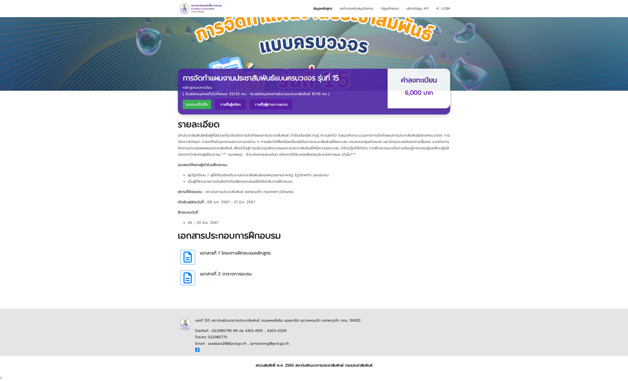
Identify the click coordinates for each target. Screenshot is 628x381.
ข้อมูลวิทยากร (390, 8)
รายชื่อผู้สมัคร (230, 104)
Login (445, 8)
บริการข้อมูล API (417, 8)
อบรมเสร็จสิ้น (197, 104)
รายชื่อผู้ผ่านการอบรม (271, 104)
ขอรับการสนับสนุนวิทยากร (357, 8)
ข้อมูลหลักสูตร (322, 8)
